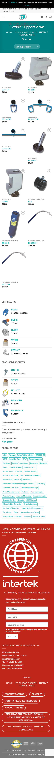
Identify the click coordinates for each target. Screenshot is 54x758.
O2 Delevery (40, 484)
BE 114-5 (31, 90)
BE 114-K (5, 90)
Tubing (16, 512)
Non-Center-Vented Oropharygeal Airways (18, 484)
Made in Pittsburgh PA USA (12, 471)
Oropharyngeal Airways (29, 488)
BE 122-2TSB (33, 119)
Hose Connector (30, 467)
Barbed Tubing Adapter (25, 455)
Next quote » (7, 441)
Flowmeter (34, 463)
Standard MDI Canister (11, 508)
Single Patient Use (30, 504)
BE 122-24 (6, 284)
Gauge (5, 467)
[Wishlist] (42, 17)
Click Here (12, 2)
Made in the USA (30, 471)
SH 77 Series (31, 500)
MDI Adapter (7, 479)
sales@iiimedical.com (11, 659)
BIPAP (5, 459)
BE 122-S (5, 243)
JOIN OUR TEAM (43, 751)
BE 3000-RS (40, 455)
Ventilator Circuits (25, 32)
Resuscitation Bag (9, 500)
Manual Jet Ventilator (10, 475)
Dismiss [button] (27, 5)
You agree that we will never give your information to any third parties (26, 630)
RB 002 (5, 202)
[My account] (46, 17)
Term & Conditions (13, 751)
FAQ (24, 751)
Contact (31, 751)
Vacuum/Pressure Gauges (12, 516)
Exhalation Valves (35, 459)
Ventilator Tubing (39, 516)
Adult (5, 455)
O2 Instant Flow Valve (11, 488)
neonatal (17, 479)
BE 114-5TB (6, 119)
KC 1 (30, 202)
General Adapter (16, 467)
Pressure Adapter (37, 492)
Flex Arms (6, 463)
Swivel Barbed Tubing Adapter (32, 508)
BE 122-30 (32, 243)
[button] (3, 17)
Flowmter (43, 463)
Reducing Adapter (39, 496)
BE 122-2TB (6, 149)
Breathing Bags (14, 459)
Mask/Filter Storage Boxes (30, 475)
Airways (12, 455)
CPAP (25, 459)
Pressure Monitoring (23, 496)
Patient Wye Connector (11, 492)
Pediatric (25, 492)
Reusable (21, 500)
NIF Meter (27, 479)
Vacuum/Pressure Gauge (30, 512)
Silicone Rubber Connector (12, 504)
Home (9, 32)
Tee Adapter (7, 512)
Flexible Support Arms (20, 463)
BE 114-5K (32, 161)
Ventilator (27, 516)
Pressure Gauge (8, 496)
